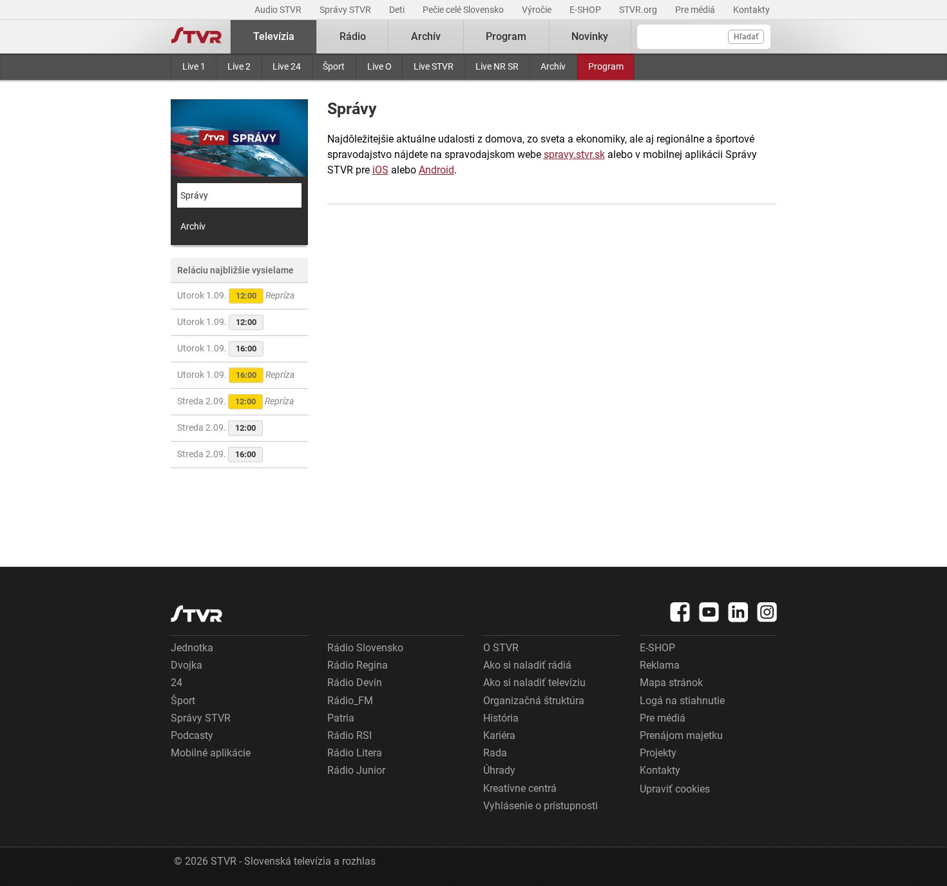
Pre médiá (696, 10)
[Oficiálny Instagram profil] (767, 612)
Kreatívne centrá (520, 788)
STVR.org (639, 10)
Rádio (353, 36)
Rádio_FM (350, 700)
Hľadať (746, 36)
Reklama (660, 665)
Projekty (658, 753)
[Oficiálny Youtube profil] (709, 612)
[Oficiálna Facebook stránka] (680, 612)
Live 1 (194, 66)
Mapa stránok (671, 682)
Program (606, 66)
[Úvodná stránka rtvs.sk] (196, 36)
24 (176, 682)
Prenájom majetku (681, 735)
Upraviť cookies (675, 789)
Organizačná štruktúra (533, 700)
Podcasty (192, 735)
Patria (340, 718)
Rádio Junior (356, 770)
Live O (379, 66)
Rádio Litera (354, 753)
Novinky (589, 36)
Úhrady (499, 770)
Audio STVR (278, 10)
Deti (398, 10)
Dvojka (186, 665)
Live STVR (434, 66)
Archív (553, 66)
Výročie (537, 10)
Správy (194, 195)
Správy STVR (346, 10)
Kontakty (751, 10)
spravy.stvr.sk (574, 154)
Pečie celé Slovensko (464, 10)
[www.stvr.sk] (196, 613)
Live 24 (287, 66)
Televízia (273, 36)
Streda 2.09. (235, 401)
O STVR (501, 648)
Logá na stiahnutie (682, 700)
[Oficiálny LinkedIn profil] (738, 612)
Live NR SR (497, 66)
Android (436, 170)
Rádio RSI (349, 735)
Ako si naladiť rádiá (527, 665)
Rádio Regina (357, 665)
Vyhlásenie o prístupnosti (540, 806)
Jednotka (192, 648)
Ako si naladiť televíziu (534, 682)
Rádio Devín (354, 682)
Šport (334, 66)
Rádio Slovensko (365, 648)
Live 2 (239, 66)
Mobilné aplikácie (211, 753)
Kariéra (499, 735)
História (501, 718)
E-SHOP (586, 10)
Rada (495, 753)
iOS (380, 170)
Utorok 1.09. (235, 295)
